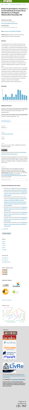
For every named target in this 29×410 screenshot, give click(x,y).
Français (4, 245)
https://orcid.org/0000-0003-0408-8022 (9, 23)
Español (3, 243)
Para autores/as (5, 259)
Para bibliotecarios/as (6, 262)
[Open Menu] (1, 1)
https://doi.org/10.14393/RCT (18, 379)
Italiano (3, 247)
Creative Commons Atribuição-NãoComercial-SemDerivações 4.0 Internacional (14, 376)
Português (4, 249)
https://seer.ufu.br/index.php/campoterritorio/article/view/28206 (13, 175)
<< (1, 228)
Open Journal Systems (6, 300)
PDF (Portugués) (6, 121)
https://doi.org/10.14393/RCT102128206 (12, 31)
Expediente (24, 188)
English (3, 241)
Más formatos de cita (6, 179)
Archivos (6, 4)
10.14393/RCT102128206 (8, 174)
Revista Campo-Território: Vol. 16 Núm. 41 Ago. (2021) (15, 190)
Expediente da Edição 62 (15, 198)
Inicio (2, 4)
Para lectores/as (5, 257)
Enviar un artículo (6, 233)
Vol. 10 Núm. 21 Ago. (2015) (15, 4)
